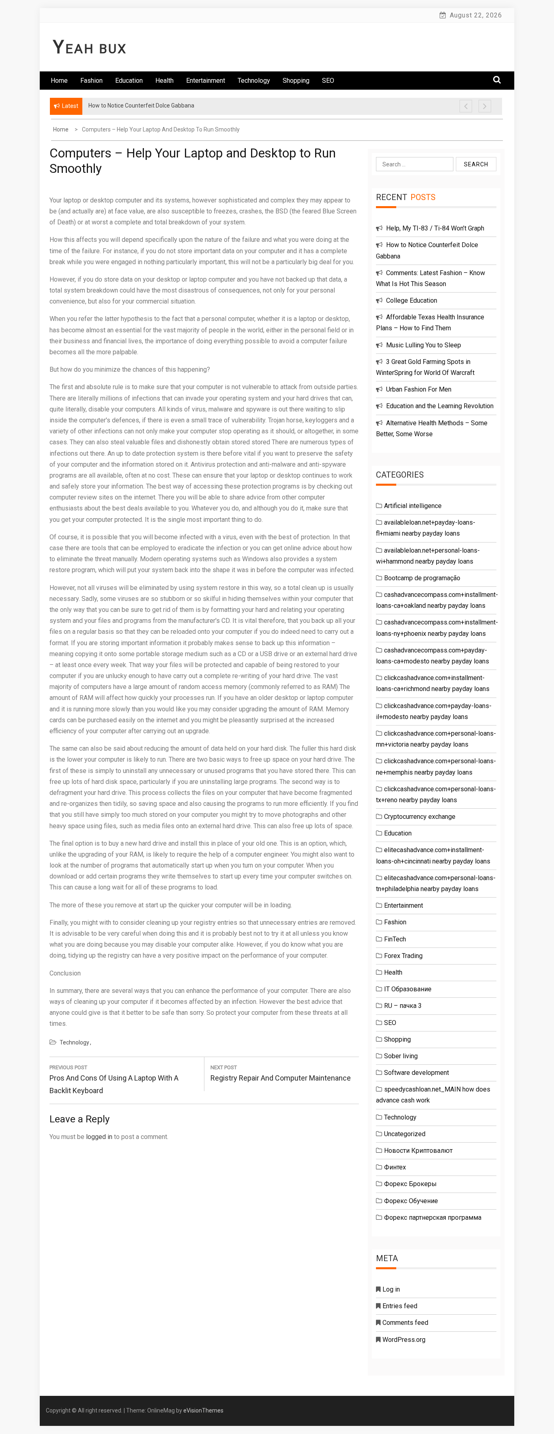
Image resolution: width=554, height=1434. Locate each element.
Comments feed (405, 1322)
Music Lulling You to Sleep (423, 345)
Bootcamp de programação (422, 578)
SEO (328, 80)
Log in (391, 1289)
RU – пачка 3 (403, 1006)
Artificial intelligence (413, 506)
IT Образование (408, 989)
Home (59, 80)
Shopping (296, 80)
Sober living (401, 1056)
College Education (411, 300)
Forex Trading (403, 956)
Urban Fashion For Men (418, 389)
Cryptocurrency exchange (419, 816)
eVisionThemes (203, 1410)
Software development (416, 1073)
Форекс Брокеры (410, 1184)
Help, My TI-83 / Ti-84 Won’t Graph (435, 228)
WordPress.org (403, 1340)
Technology (254, 80)
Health (164, 80)
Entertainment (205, 80)
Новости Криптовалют (418, 1150)
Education (129, 80)
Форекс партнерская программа (432, 1217)
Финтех (395, 1167)
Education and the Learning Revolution (440, 406)
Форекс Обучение (411, 1201)
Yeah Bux (90, 48)
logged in (99, 1137)
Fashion (91, 80)
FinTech (395, 939)
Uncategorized (404, 1134)
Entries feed (399, 1306)
